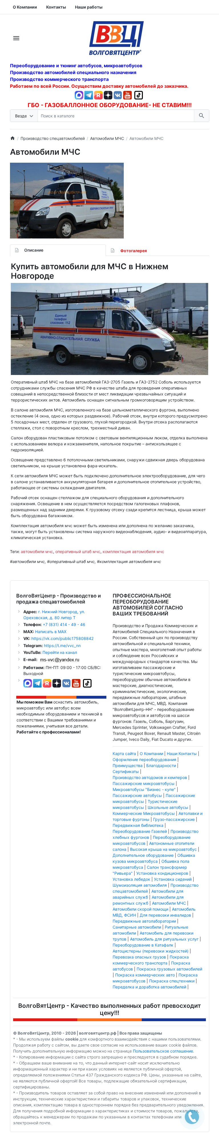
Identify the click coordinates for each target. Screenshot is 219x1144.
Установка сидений (173, 879)
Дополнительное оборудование (143, 855)
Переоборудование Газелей (140, 831)
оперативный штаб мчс (77, 551)
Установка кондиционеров (162, 873)
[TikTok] (138, 94)
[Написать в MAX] (79, 94)
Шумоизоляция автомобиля (140, 885)
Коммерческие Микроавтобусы (144, 813)
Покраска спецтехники (171, 980)
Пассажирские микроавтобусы (144, 783)
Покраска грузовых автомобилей (169, 968)
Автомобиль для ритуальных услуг (164, 939)
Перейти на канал (59, 652)
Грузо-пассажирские (174, 819)
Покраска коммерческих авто (145, 974)
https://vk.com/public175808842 (62, 638)
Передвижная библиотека (138, 825)
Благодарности (161, 765)
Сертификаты (126, 771)
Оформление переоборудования (144, 759)
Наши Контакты (182, 753)
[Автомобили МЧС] (67, 200)
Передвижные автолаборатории (144, 921)
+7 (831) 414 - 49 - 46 (63, 624)
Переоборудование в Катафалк (143, 945)
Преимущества (128, 765)
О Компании (151, 753)
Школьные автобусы (168, 807)
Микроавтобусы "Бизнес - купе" (144, 789)
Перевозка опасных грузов (139, 957)
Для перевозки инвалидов (165, 915)
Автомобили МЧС (169, 903)
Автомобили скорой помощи (140, 909)
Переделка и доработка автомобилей (149, 986)
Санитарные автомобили (137, 927)
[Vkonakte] (117, 94)
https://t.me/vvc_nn (62, 645)
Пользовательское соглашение (163, 1051)
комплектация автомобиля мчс (133, 551)
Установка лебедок (131, 879)
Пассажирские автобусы (137, 795)
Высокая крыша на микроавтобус (163, 849)
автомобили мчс (37, 551)
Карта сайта (124, 753)
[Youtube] (127, 94)
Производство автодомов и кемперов (150, 777)
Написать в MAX (50, 631)
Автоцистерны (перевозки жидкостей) (150, 951)
